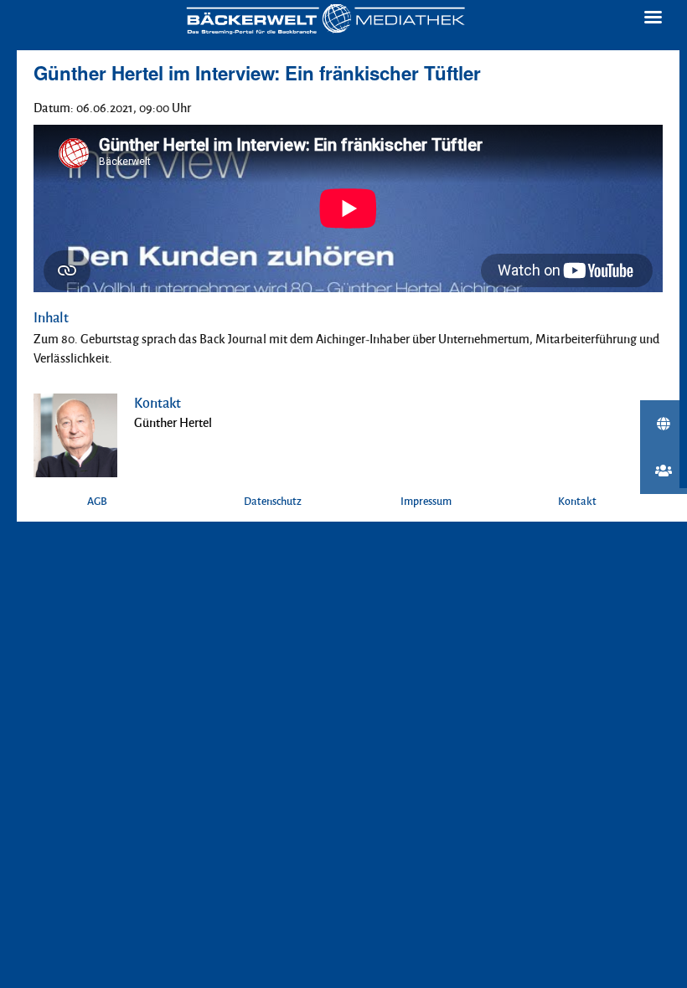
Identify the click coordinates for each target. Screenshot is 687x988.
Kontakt (577, 500)
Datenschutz (273, 500)
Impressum (426, 500)
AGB (97, 500)
